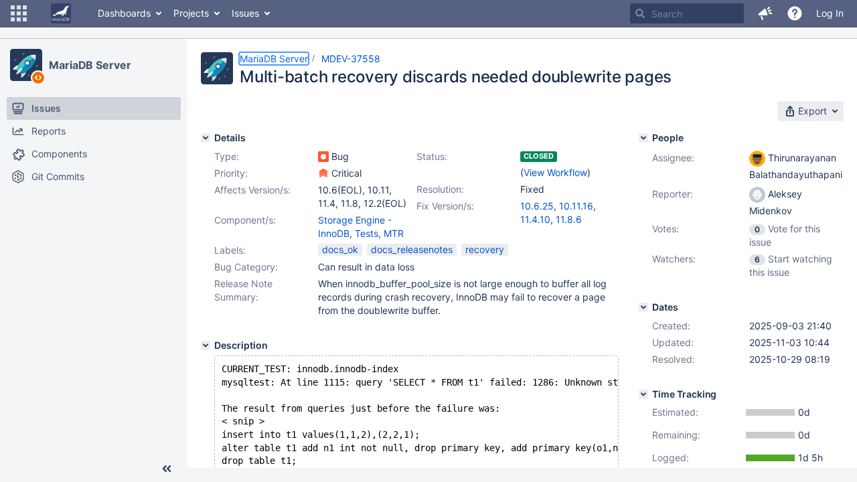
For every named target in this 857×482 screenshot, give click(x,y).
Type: (226, 156)
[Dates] (643, 307)
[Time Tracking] (643, 394)
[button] (19, 13)
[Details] (205, 138)
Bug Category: (246, 266)
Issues (245, 13)
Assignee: (673, 157)
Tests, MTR (379, 233)
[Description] (205, 345)
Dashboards (124, 13)
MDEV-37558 (350, 58)
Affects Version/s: (252, 189)
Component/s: (245, 220)
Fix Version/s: (445, 206)
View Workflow (555, 172)
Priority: (231, 173)
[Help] (794, 13)
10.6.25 (537, 206)
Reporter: (672, 193)
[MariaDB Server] (26, 65)
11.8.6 (569, 219)
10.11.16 (576, 206)
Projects (191, 13)
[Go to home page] (61, 13)
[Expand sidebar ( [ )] (167, 469)
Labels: (230, 250)
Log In (830, 13)
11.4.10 (535, 219)
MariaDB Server (90, 65)
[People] (643, 138)
